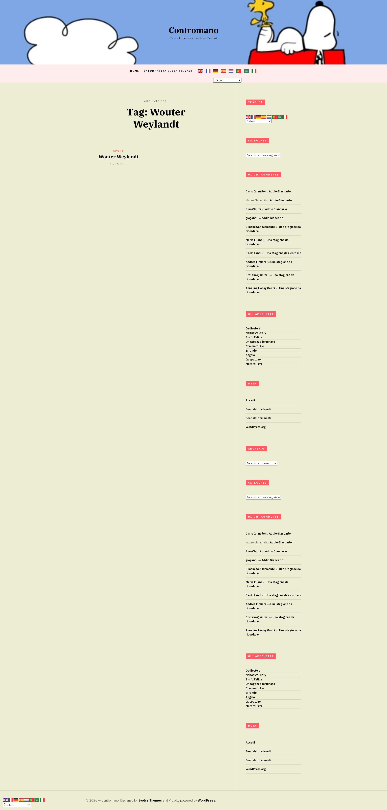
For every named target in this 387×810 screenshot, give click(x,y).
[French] (208, 71)
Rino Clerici (253, 209)
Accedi (250, 400)
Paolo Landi (253, 253)
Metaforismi (254, 364)
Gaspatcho (253, 359)
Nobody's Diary (256, 333)
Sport (118, 150)
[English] (200, 71)
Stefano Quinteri (257, 275)
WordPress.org (256, 427)
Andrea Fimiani (256, 262)
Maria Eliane (254, 240)
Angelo (250, 355)
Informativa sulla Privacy (168, 70)
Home (134, 70)
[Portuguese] (239, 71)
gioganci (251, 218)
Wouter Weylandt (118, 157)
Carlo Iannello (255, 191)
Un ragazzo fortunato (260, 342)
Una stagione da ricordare (283, 253)
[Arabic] (246, 71)
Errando (251, 350)
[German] (216, 71)
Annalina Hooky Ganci (260, 288)
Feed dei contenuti (258, 409)
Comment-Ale (255, 346)
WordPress (206, 800)
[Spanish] (223, 71)
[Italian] (254, 71)
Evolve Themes (150, 800)
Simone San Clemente (260, 227)
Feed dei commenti (258, 418)
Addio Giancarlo (280, 191)
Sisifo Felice (254, 337)
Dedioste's (253, 328)
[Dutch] (231, 71)
